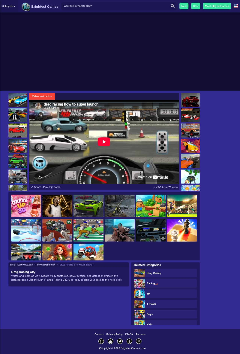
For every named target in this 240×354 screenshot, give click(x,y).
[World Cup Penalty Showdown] (182, 206)
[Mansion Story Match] (57, 255)
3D (148, 293)
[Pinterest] (101, 341)
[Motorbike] (17, 177)
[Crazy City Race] (190, 130)
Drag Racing (154, 273)
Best (195, 5)
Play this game (52, 186)
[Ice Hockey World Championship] (26, 230)
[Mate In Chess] (182, 230)
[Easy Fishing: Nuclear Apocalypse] (120, 206)
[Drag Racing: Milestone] (17, 100)
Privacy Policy (114, 334)
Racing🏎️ (152, 283)
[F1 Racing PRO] (190, 161)
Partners (141, 334)
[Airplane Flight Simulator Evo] (151, 230)
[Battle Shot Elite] (120, 230)
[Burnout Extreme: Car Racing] (89, 206)
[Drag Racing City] (17, 161)
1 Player (151, 304)
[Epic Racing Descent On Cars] (190, 177)
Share (37, 186)
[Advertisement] (120, 62)
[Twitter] (120, 341)
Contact (99, 334)
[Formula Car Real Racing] (26, 255)
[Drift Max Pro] (17, 146)
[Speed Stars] (89, 230)
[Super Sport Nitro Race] (190, 115)
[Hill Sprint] (89, 255)
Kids (149, 324)
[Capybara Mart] (151, 206)
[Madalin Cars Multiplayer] (190, 100)
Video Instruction (42, 96)
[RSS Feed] (138, 341)
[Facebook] (129, 341)
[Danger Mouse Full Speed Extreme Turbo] (190, 146)
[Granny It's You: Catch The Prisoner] (57, 206)
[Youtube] (110, 341)
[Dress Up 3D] (26, 206)
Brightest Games (44, 6)
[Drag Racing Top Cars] (17, 130)
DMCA (129, 334)
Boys (150, 314)
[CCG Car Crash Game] (17, 115)
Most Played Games (217, 5)
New (184, 5)
